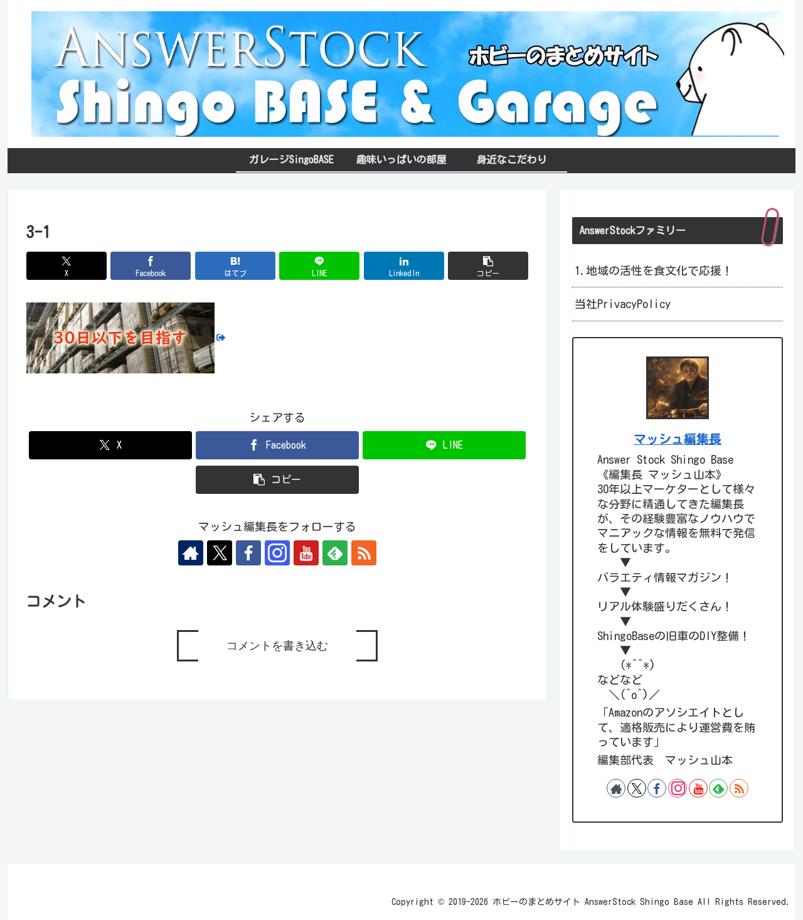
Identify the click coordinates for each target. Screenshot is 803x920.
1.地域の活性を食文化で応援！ (654, 270)
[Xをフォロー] (219, 552)
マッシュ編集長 (677, 439)
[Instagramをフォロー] (277, 552)
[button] (488, 266)
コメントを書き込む (277, 645)
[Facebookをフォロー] (248, 552)
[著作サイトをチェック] (190, 552)
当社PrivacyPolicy (623, 303)
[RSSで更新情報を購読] (363, 552)
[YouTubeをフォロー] (306, 552)
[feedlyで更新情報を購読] (335, 552)
